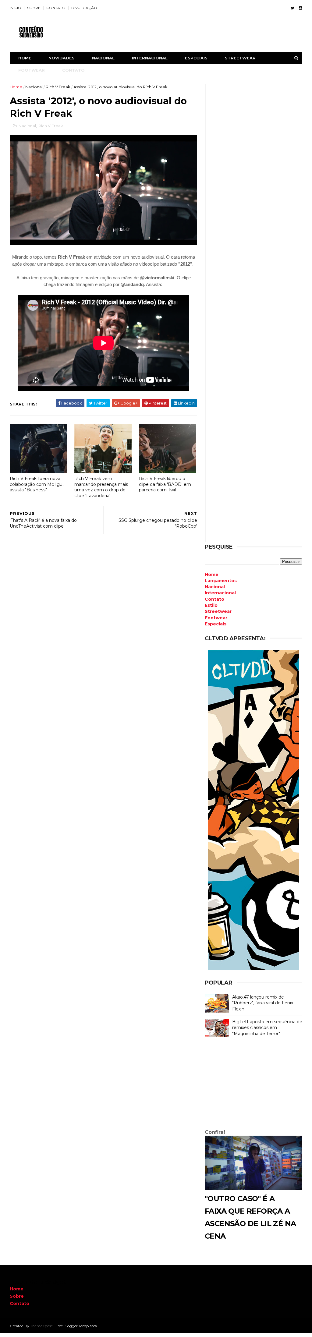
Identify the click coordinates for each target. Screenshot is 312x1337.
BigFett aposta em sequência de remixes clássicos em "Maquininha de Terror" (267, 1027)
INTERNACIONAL (150, 57)
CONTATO (56, 7)
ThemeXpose (41, 1326)
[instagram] (300, 8)
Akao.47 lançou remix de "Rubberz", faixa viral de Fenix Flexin (262, 1003)
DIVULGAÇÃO (84, 7)
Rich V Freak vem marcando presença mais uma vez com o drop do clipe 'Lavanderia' (101, 487)
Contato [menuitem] (214, 599)
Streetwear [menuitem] (218, 611)
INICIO (15, 7)
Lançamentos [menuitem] (221, 580)
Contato (19, 1303)
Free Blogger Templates (76, 1326)
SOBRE (34, 7)
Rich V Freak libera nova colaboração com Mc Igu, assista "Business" (36, 484)
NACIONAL (103, 57)
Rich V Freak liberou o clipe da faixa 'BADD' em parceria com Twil (165, 484)
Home (24, 57)
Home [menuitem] (211, 574)
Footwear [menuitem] (216, 618)
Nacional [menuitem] (215, 586)
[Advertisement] (253, 1084)
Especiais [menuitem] (215, 624)
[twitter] (292, 8)
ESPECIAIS (196, 57)
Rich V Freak (58, 86)
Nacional (34, 86)
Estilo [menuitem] (211, 605)
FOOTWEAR (31, 70)
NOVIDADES (61, 57)
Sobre (17, 1296)
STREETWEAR (240, 57)
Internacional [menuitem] (220, 593)
